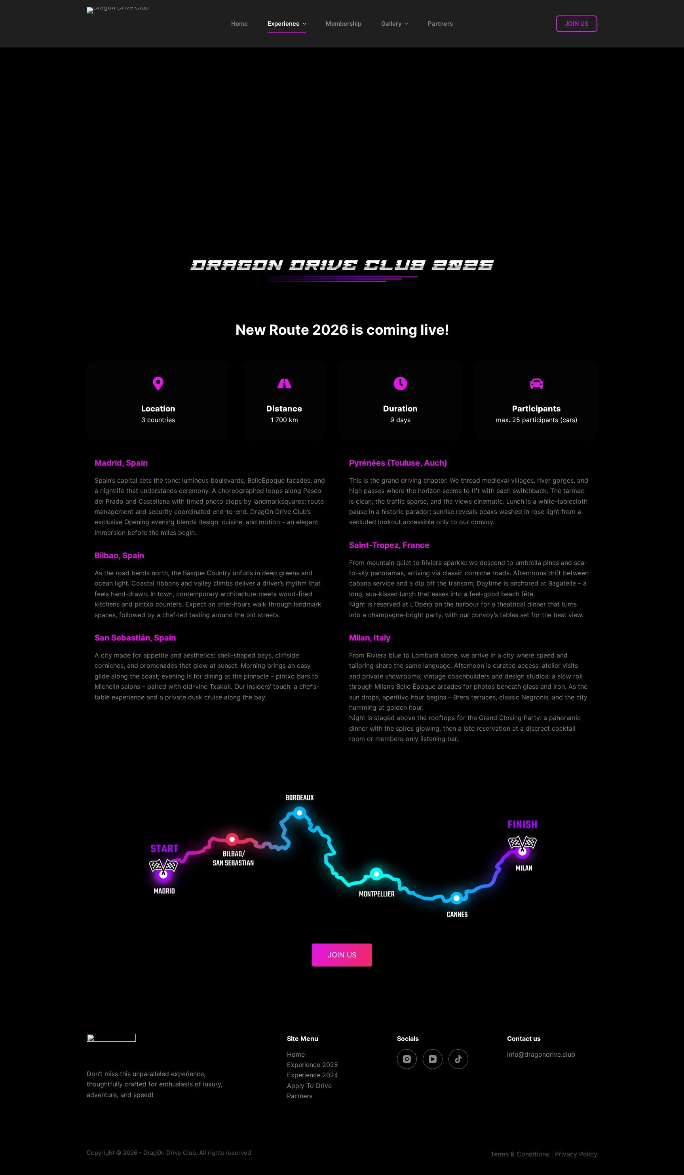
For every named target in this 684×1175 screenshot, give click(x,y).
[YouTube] (433, 1059)
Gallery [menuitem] (391, 23)
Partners (299, 1096)
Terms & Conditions (519, 1154)
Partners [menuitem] (440, 23)
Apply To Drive (309, 1086)
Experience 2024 (312, 1075)
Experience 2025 (312, 1065)
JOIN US (577, 23)
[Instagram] (407, 1059)
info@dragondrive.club (541, 1054)
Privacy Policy (576, 1154)
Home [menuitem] (239, 23)
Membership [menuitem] (343, 23)
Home (296, 1054)
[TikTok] (458, 1059)
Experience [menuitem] (284, 23)
